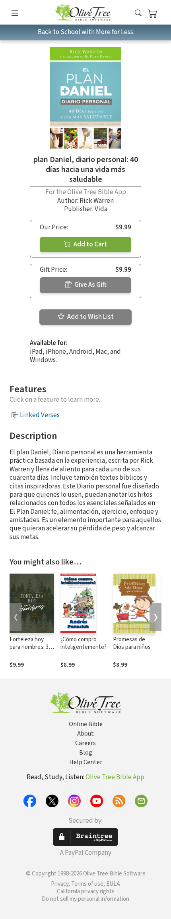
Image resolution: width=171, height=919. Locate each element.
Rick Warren (97, 201)
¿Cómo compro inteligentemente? (83, 643)
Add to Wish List (90, 317)
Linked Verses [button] (40, 415)
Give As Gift (90, 285)
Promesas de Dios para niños (132, 643)
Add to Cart (89, 244)
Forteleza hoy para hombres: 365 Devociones (32, 647)
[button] (138, 14)
